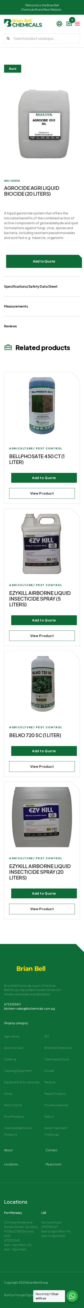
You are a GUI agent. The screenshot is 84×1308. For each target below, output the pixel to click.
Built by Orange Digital (19, 1295)
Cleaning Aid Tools (56, 1059)
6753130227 (49, 1227)
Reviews (10, 326)
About (8, 1150)
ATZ (46, 1036)
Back (12, 68)
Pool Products (14, 1116)
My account (54, 1164)
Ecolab (49, 1070)
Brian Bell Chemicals (58, 1048)
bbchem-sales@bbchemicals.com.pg (29, 1008)
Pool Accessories (56, 1105)
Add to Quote (44, 261)
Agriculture (11, 1036)
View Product (42, 493)
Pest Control (13, 1105)
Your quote (71, 20)
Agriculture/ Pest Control (35, 448)
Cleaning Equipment (18, 1070)
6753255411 (12, 1004)
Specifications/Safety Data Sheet (30, 286)
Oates (8, 1093)
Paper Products (55, 1093)
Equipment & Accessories (22, 1082)
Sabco (49, 1116)
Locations (11, 1164)
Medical (49, 1082)
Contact (51, 1150)
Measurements (16, 306)
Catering (10, 1059)
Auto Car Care (13, 1048)
